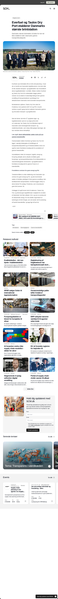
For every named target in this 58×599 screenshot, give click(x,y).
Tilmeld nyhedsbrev (33, 430)
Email (27, 417)
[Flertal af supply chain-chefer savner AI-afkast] (42, 370)
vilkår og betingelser (35, 425)
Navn (27, 411)
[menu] (54, 8)
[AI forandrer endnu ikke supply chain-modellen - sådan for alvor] (15, 342)
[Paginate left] (4, 455)
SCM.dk (21, 78)
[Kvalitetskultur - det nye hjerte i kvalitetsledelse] (15, 255)
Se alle (50, 436)
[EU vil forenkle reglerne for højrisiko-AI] (42, 341)
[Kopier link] (45, 77)
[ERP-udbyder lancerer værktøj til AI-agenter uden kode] (42, 312)
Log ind (42, 2)
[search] (50, 8)
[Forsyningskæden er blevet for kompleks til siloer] (15, 312)
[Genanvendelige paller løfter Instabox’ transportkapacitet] (42, 284)
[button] (45, 211)
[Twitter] (38, 77)
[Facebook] (32, 77)
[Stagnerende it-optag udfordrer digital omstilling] (15, 372)
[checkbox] (27, 425)
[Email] (42, 77)
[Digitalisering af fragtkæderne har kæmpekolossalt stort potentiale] (42, 256)
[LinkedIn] (35, 77)
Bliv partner (50, 2)
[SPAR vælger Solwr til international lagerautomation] (15, 284)
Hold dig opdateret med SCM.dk (45, 596)
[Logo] (6, 8)
